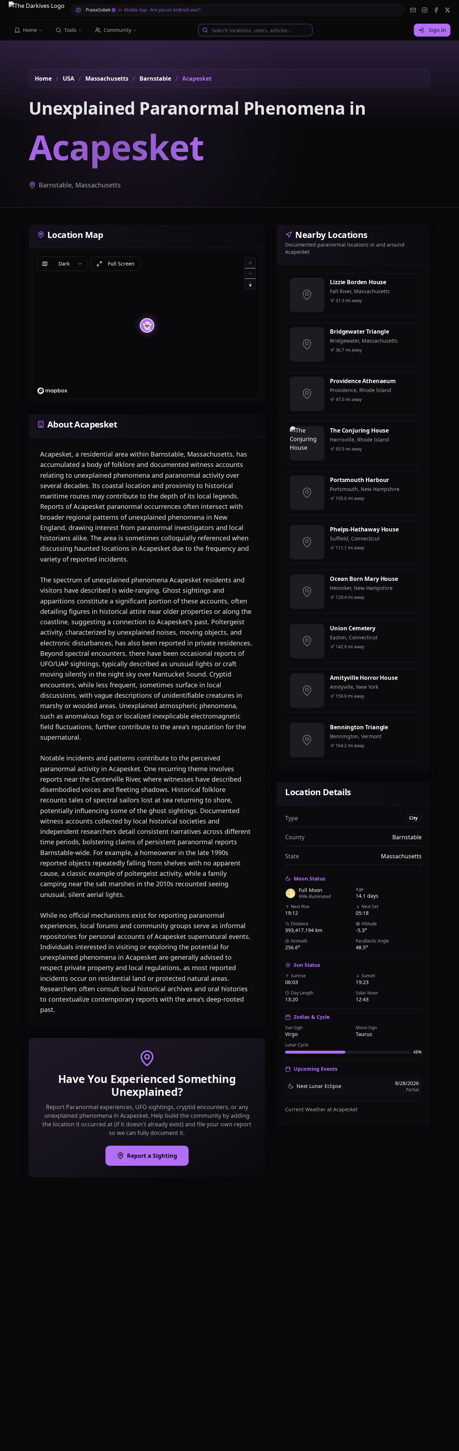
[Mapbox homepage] (52, 391)
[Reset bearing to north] (250, 283)
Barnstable (155, 78)
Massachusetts (106, 78)
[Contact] (413, 10)
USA (68, 78)
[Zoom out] (250, 273)
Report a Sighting (152, 1156)
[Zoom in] (250, 263)
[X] (447, 10)
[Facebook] (436, 10)
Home (43, 78)
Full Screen (121, 263)
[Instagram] (424, 10)
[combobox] (62, 264)
